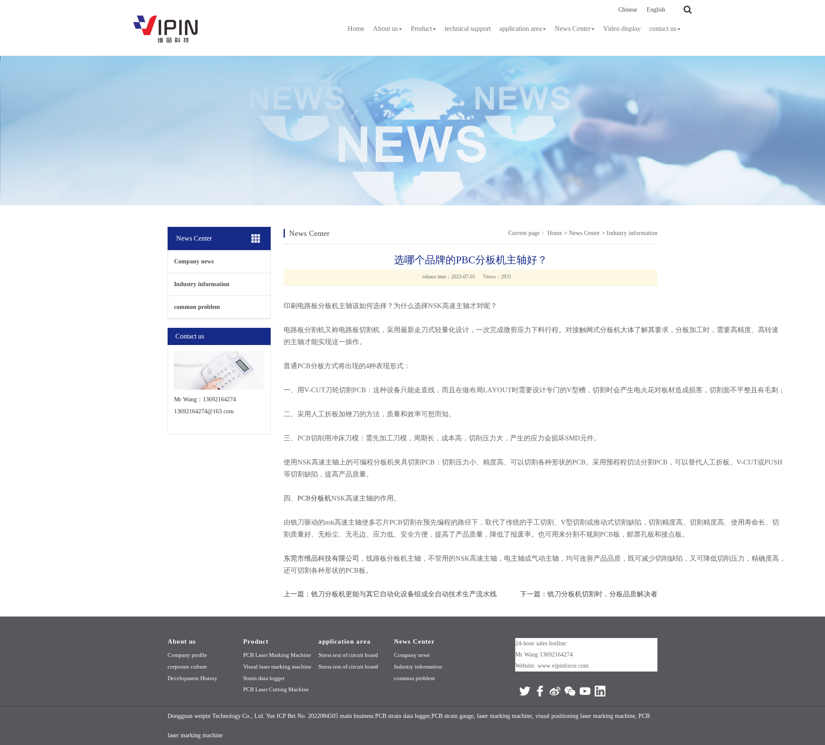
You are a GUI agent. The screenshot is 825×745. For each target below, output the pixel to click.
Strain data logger (263, 678)
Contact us (189, 336)
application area (520, 28)
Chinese (627, 9)
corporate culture (187, 666)
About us (385, 28)
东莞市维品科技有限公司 (321, 558)
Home (356, 28)
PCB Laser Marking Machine (277, 655)
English (656, 9)
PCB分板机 (314, 498)
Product (421, 28)
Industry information (201, 284)
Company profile (187, 655)
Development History (192, 678)
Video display (622, 28)
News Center (572, 28)
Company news (194, 261)
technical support (468, 28)
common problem (197, 307)
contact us (662, 28)
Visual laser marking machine (277, 666)
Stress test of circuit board (348, 655)
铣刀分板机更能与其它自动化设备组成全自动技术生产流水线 (404, 594)
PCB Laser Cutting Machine (276, 689)
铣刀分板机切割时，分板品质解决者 (602, 594)
